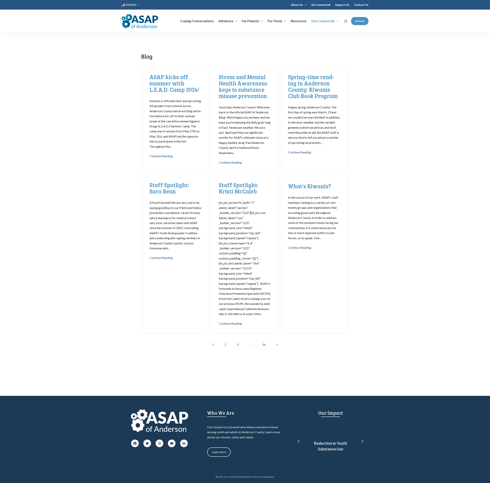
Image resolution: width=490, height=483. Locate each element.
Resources (298, 21)
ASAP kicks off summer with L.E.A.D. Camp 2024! (174, 83)
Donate (360, 21)
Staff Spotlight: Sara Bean (169, 188)
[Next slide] (362, 441)
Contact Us (361, 4)
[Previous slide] (298, 441)
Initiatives (225, 21)
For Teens (275, 21)
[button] (130, 5)
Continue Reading (161, 156)
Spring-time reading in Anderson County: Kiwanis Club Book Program (313, 86)
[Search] (345, 21)
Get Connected (320, 4)
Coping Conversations (196, 21)
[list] (330, 441)
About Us (297, 4)
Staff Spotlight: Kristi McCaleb (238, 188)
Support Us (342, 4)
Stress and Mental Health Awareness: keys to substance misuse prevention (243, 86)
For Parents (250, 21)
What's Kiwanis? (309, 186)
